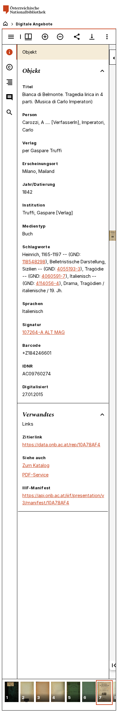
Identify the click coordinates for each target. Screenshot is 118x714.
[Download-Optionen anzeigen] (91, 36)
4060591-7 (53, 276)
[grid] (59, 694)
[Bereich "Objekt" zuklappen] (102, 71)
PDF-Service (35, 474)
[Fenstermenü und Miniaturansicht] (28, 36)
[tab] (9, 52)
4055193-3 (68, 268)
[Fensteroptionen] (107, 36)
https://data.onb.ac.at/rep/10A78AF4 (61, 444)
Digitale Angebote (34, 24)
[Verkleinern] (60, 36)
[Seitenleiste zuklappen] (114, 58)
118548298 (33, 261)
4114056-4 (47, 283)
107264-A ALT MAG (43, 332)
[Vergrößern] (45, 36)
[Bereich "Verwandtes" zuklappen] (102, 414)
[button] (12, 692)
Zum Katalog (35, 465)
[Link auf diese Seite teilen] (76, 36)
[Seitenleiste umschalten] (11, 36)
